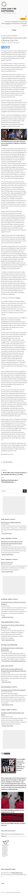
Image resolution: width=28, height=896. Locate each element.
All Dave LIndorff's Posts (7, 554)
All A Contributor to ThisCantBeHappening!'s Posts (14, 661)
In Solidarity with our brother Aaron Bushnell (13, 690)
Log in (2, 883)
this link (18, 298)
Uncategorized (8, 462)
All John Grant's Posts (7, 533)
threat (8, 23)
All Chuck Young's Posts (7, 725)
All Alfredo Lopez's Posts (7, 617)
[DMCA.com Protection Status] (5, 754)
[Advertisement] (14, 505)
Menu (14, 30)
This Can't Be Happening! (9, 10)
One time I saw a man (7, 562)
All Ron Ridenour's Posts (7, 704)
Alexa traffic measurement (8, 830)
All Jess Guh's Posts (6, 682)
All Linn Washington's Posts (8, 640)
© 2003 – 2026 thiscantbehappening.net (11, 892)
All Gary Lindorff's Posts (7, 571)
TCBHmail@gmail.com (17, 872)
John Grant (16, 42)
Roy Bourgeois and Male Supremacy (11, 522)
